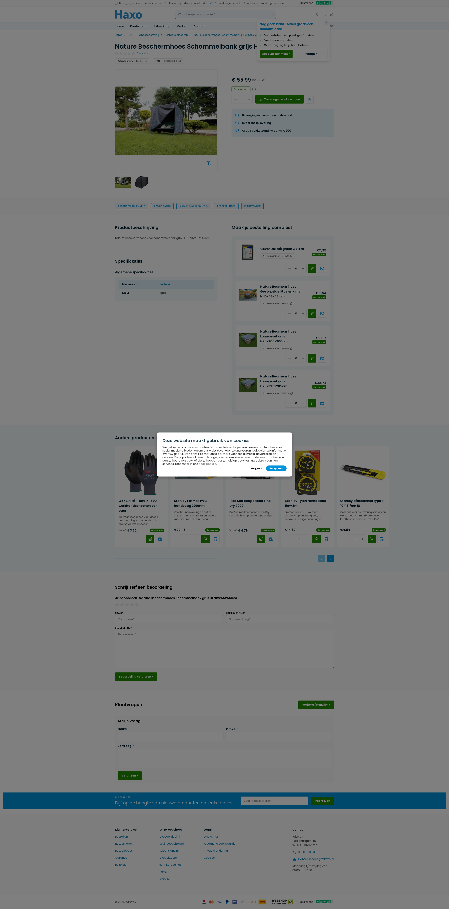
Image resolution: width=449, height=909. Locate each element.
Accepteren (276, 468)
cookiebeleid (207, 464)
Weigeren (256, 468)
